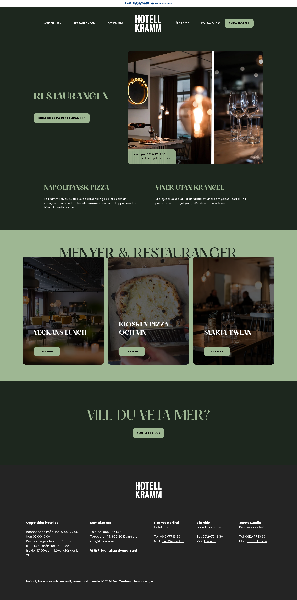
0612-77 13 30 (156, 154)
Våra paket (181, 23)
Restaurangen (84, 23)
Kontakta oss (211, 23)
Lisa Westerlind (173, 541)
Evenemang (115, 23)
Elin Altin (210, 541)
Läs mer (46, 351)
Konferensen (52, 23)
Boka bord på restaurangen (62, 118)
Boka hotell (239, 23)
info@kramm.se (159, 158)
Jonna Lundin (257, 541)
